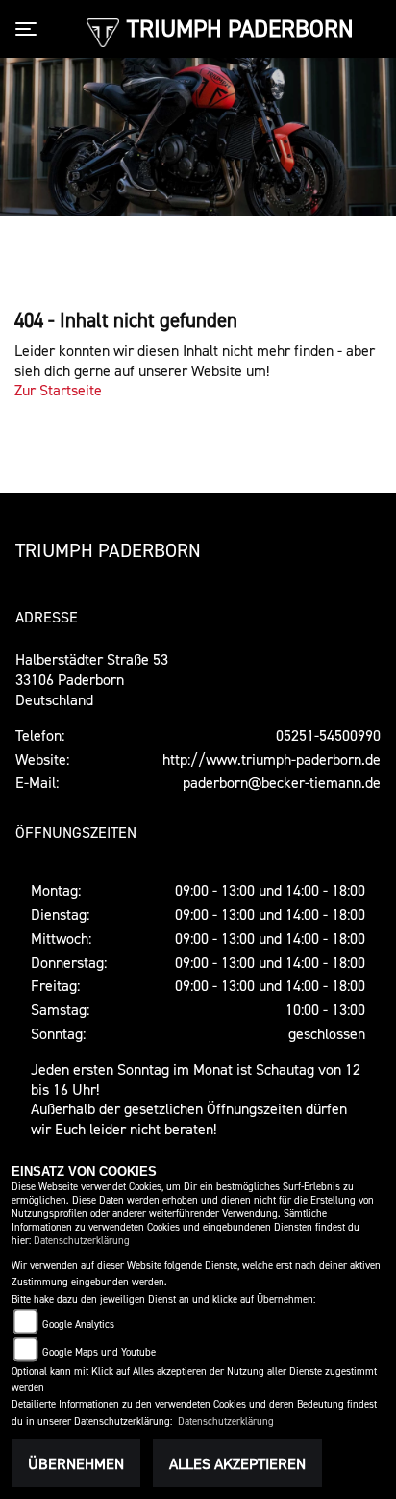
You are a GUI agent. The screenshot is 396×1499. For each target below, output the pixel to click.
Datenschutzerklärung (82, 1240)
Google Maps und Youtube (99, 1352)
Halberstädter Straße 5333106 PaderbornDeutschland (91, 679)
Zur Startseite (58, 389)
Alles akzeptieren (237, 1463)
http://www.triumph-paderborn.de (271, 759)
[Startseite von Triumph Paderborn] (102, 30)
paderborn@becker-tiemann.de (282, 782)
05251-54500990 (328, 735)
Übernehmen (76, 1463)
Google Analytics (78, 1324)
